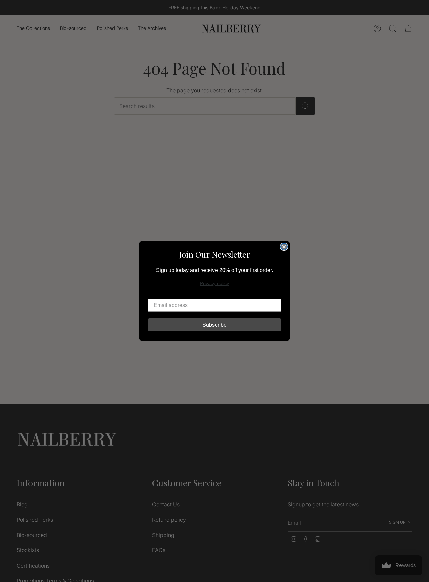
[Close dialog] (284, 246)
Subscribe (214, 325)
